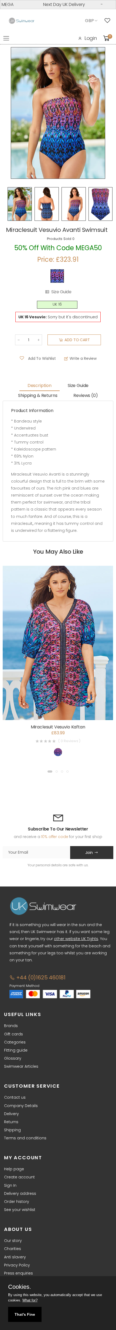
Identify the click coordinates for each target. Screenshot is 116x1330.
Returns (11, 1122)
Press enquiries (18, 1273)
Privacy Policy (17, 1265)
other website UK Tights (76, 938)
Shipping (12, 1130)
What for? (29, 1300)
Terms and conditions (25, 1138)
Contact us (15, 1097)
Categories (15, 1042)
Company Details (21, 1105)
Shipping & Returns (37, 395)
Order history (16, 1201)
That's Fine (25, 1314)
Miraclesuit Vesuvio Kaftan (58, 727)
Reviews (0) (85, 395)
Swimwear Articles (21, 1066)
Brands (11, 1025)
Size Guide (61, 292)
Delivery (11, 1113)
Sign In (10, 1185)
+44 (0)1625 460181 (40, 977)
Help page (14, 1169)
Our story (13, 1240)
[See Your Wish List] (108, 21)
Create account (19, 1177)
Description (40, 385)
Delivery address (20, 1193)
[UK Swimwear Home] (21, 21)
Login (90, 38)
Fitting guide (16, 1050)
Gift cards (13, 1034)
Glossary (12, 1058)
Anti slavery (15, 1257)
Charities (12, 1248)
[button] (50, 771)
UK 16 (57, 304)
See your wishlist (19, 1209)
